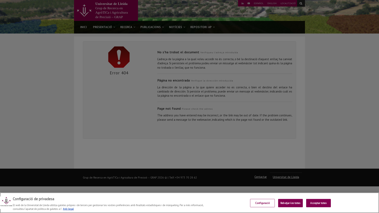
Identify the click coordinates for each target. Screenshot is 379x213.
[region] (189, 202)
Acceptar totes (318, 203)
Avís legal (68, 209)
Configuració (262, 203)
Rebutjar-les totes (290, 203)
